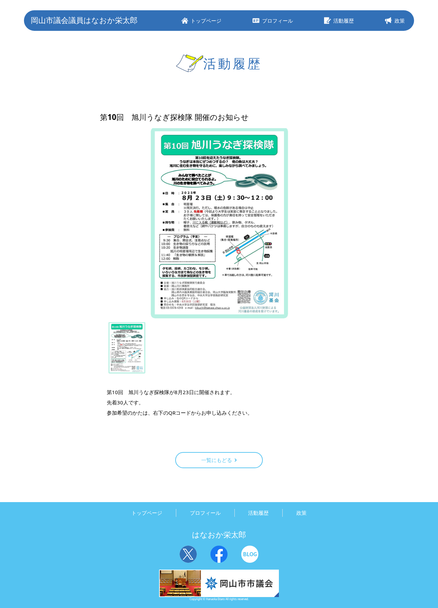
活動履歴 (258, 512)
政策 (301, 512)
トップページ (146, 512)
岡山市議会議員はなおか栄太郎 (84, 20)
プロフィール (205, 512)
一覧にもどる (216, 460)
